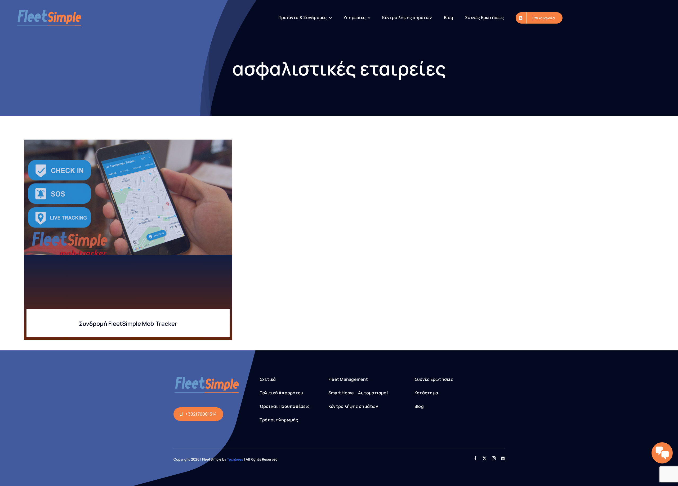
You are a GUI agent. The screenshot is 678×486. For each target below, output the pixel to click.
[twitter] (485, 458)
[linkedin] (503, 458)
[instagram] (494, 458)
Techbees (235, 459)
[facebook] (475, 458)
